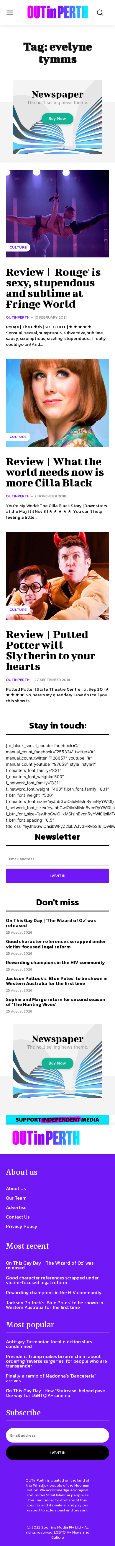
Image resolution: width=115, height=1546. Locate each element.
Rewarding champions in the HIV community (55, 962)
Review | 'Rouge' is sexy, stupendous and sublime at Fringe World (53, 287)
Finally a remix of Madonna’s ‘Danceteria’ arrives (51, 1378)
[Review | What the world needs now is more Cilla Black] (57, 403)
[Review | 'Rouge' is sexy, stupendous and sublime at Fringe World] (57, 214)
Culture (18, 247)
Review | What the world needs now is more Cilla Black (55, 472)
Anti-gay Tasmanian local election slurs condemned (49, 1344)
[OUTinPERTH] (58, 12)
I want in (57, 875)
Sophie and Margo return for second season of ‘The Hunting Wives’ (55, 1002)
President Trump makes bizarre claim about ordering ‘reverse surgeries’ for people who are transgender (56, 1361)
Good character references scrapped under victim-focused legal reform (56, 944)
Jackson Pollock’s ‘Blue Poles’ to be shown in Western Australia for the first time (57, 981)
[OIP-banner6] (57, 1119)
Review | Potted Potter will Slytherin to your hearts (51, 650)
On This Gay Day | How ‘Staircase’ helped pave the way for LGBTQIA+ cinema (55, 1393)
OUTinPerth (17, 317)
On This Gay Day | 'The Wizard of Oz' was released (51, 923)
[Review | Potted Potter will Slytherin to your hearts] (57, 576)
